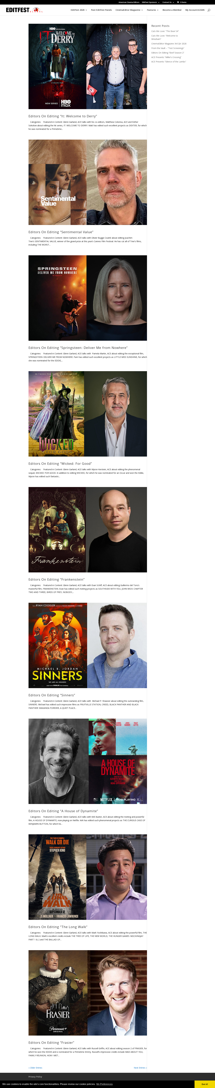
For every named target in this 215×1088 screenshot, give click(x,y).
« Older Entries (35, 1067)
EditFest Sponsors (149, 2)
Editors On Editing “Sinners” (52, 695)
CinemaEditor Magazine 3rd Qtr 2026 (168, 43)
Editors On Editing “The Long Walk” (58, 927)
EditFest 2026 (77, 10)
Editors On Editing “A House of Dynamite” (63, 811)
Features (151, 10)
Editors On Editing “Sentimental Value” (61, 232)
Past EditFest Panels (101, 10)
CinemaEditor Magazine (128, 10)
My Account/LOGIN (194, 10)
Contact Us (167, 2)
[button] (114, 1084)
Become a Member (172, 10)
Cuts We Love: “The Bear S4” (165, 31)
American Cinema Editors (129, 2)
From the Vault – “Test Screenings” (167, 48)
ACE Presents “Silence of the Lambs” (168, 61)
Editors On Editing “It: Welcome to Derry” (63, 116)
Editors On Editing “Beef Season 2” (167, 52)
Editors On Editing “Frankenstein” (57, 579)
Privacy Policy (35, 1076)
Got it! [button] (205, 1084)
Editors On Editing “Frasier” (51, 1042)
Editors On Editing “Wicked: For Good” (60, 463)
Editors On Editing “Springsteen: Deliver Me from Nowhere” (78, 347)
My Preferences (104, 1084)
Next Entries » (140, 1067)
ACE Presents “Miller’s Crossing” (166, 57)
